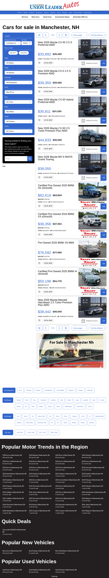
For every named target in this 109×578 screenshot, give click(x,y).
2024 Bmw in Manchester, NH (39, 469)
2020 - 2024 (30, 432)
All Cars (25, 17)
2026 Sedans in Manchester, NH (66, 475)
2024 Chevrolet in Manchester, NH (14, 506)
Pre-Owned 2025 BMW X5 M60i (56, 242)
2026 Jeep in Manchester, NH (91, 506)
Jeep (77, 400)
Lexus (89, 406)
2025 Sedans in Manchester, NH (13, 481)
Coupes (80, 390)
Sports (46, 13)
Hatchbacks (48, 390)
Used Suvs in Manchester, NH (12, 571)
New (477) (13, 53)
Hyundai (85, 400)
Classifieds (87, 13)
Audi (94, 400)
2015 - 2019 (42, 432)
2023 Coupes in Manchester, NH (66, 512)
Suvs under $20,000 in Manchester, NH (14, 532)
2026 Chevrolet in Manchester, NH (93, 469)
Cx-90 (57, 416)
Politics (31, 13)
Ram (33, 406)
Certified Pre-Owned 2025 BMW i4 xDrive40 (57, 272)
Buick (69, 400)
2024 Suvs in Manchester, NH (91, 462)
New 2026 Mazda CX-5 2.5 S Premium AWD (54, 72)
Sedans (38, 390)
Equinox (91, 422)
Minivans (90, 390)
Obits (59, 13)
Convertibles (60, 390)
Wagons (71, 390)
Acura (58, 406)
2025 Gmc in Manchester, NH (65, 487)
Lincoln (102, 400)
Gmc (34, 400)
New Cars (35, 17)
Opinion (53, 13)
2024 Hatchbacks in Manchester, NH (15, 512)
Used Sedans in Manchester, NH (39, 571)
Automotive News (62, 17)
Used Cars (47, 17)
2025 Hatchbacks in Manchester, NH (94, 493)
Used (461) (24, 53)
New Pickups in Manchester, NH (39, 552)
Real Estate (78, 13)
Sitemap (54, 576)
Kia (26, 406)
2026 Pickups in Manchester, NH (92, 456)
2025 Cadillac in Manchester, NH (13, 500)
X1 (90, 416)
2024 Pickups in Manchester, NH (92, 481)
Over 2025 (20, 432)
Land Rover (80, 406)
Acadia (74, 422)
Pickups (29, 390)
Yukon (65, 422)
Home (20, 13)
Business (39, 13)
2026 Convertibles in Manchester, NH (67, 481)
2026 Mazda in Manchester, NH (39, 456)
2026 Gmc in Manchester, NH (12, 462)
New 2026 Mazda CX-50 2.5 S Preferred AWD (55, 43)
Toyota (50, 406)
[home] (54, 5)
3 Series (74, 416)
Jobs (71, 13)
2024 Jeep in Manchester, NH (38, 493)
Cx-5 (18, 416)
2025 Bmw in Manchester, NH (39, 462)
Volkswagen (68, 406)
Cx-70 (83, 416)
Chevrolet (43, 400)
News (26, 13)
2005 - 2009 (54, 432)
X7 (58, 422)
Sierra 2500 (29, 422)
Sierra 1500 (41, 416)
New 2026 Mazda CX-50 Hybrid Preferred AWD (55, 100)
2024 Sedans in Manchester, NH (92, 475)
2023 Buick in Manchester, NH (39, 506)
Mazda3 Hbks (100, 416)
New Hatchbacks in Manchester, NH (67, 552)
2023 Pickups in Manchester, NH (13, 487)
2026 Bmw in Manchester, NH (65, 456)
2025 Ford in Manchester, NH (64, 500)
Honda (19, 406)
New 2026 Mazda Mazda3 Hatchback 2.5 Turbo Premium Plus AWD (55, 302)
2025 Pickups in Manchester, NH (92, 487)
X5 (50, 416)
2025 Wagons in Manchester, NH (92, 500)
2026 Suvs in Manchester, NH (12, 456)
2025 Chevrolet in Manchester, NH (40, 500)
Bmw (26, 400)
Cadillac (53, 400)
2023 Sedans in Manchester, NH (39, 475)
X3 (33, 416)
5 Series (19, 422)
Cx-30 (65, 416)
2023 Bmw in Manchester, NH (12, 469)
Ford (61, 400)
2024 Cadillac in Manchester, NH (13, 493)
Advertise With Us (80, 17)
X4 (52, 422)
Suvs (20, 390)
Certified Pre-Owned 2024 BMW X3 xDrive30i (56, 215)
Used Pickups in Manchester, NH (66, 571)
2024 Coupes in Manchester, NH (39, 512)
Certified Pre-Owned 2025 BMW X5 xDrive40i (56, 186)
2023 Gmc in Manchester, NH (65, 493)
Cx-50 (25, 416)
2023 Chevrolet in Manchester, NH (40, 487)
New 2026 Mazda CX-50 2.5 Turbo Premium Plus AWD (54, 129)
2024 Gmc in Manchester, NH (38, 481)
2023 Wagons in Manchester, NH (92, 512)
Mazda (19, 400)
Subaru (41, 406)
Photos (65, 13)
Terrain (83, 422)
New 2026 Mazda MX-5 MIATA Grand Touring (55, 158)
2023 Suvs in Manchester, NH (65, 469)
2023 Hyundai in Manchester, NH (66, 506)
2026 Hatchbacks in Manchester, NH (15, 475)
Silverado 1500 (42, 422)
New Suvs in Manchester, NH (12, 552)
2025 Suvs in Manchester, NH (65, 462)
